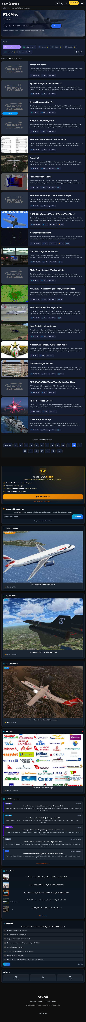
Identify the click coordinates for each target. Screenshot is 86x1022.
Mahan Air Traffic (38, 65)
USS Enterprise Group (40, 419)
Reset (80, 52)
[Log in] (66, 3)
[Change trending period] (19, 47)
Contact (33, 1001)
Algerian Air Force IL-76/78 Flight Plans (48, 345)
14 (25, 451)
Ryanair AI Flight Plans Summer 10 (46, 83)
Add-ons (5, 8)
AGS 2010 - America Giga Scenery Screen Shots (52, 289)
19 (53, 451)
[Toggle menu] (82, 3)
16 (36, 451)
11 (68, 445)
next (59, 451)
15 (30, 451)
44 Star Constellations (40, 233)
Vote (6, 964)
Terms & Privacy (50, 1001)
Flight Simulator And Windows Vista (47, 270)
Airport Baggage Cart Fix (41, 102)
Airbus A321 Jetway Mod (42, 121)
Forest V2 (34, 158)
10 (63, 445)
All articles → (43, 916)
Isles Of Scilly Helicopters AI (43, 326)
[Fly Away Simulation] (11, 3)
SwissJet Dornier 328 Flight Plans (46, 307)
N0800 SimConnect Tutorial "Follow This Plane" (52, 214)
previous (8, 445)
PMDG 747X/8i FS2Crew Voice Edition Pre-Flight (53, 382)
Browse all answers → (43, 863)
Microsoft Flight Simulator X (21, 8)
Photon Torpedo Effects (41, 401)
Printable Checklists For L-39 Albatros (48, 139)
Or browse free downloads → (43, 501)
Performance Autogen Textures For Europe (50, 195)
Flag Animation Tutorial (41, 177)
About (40, 1001)
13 (79, 445)
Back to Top (43, 1013)
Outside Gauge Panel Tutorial (43, 251)
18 (47, 451)
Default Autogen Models (41, 363)
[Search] (57, 3)
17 (42, 451)
